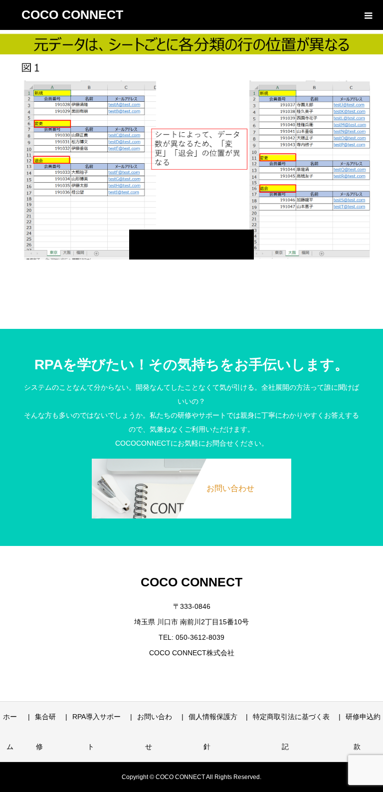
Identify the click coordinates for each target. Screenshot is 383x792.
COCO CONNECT (72, 14)
